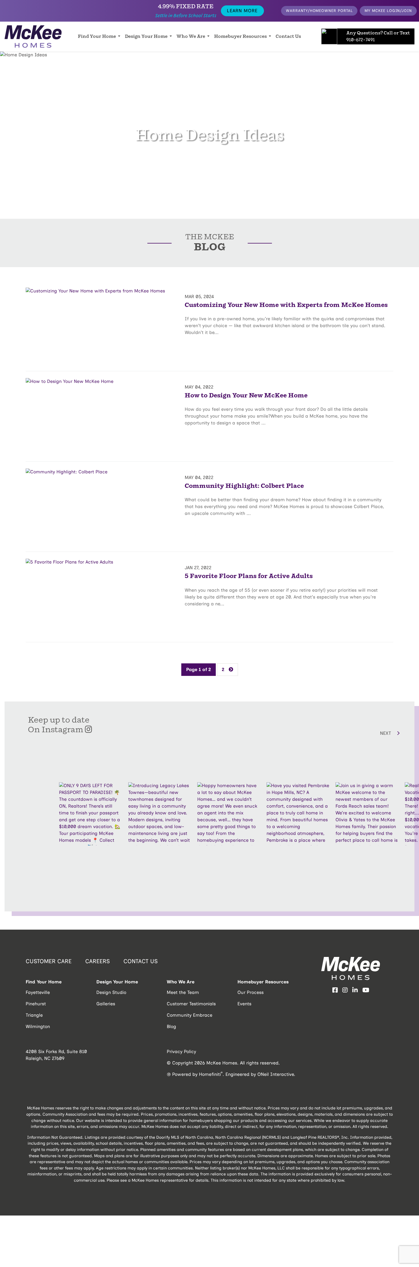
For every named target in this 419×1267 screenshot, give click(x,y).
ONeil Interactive (275, 1074)
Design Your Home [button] (146, 36)
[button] (354, 733)
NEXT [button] (386, 733)
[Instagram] (345, 990)
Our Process (250, 992)
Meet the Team (183, 992)
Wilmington (38, 1026)
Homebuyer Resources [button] (241, 36)
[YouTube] (365, 990)
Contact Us (288, 36)
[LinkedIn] (355, 990)
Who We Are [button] (191, 36)
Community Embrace (189, 1015)
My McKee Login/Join (388, 10)
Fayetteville (38, 992)
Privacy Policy (181, 1051)
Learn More (242, 10)
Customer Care (49, 961)
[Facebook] (335, 990)
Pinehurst (36, 1003)
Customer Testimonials (191, 1003)
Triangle (34, 1015)
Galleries (105, 1003)
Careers (97, 961)
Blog (171, 1026)
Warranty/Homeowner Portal (319, 10)
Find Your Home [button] (97, 36)
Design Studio (111, 992)
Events (244, 1003)
